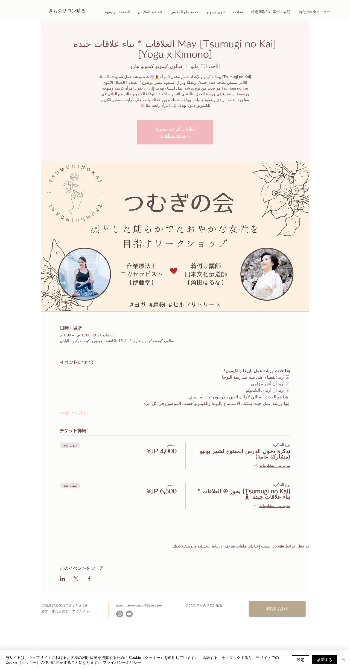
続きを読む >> (74, 413)
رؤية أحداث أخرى (175, 135)
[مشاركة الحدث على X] (75, 578)
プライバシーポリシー (122, 662)
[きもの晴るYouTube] (129, 614)
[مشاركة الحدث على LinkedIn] (62, 578)
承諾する (324, 659)
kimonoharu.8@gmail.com (144, 605)
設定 (300, 659)
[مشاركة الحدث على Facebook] (89, 578)
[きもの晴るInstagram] (119, 614)
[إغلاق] (343, 660)
